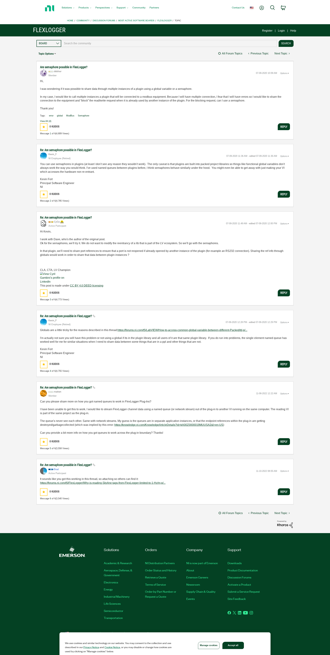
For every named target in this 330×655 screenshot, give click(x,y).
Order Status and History (161, 570)
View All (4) (45, 121)
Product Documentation (243, 570)
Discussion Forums (104, 20)
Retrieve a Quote (155, 577)
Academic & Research (118, 563)
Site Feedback (237, 599)
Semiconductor (113, 611)
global (60, 115)
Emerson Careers (197, 577)
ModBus (70, 115)
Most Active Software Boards (136, 20)
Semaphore (83, 115)
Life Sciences (112, 603)
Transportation (113, 618)
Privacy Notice (91, 647)
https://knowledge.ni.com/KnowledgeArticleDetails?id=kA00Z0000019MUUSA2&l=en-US (168, 424)
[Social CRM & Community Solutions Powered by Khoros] (285, 524)
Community (83, 20)
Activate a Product (239, 584)
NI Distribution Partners (160, 563)
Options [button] (283, 73)
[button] (43, 126)
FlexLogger (164, 20)
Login (281, 30)
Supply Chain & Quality (201, 591)
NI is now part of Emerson (202, 563)
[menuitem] (68, 8)
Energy (108, 589)
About (190, 570)
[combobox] (169, 43)
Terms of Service (155, 584)
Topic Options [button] (46, 53)
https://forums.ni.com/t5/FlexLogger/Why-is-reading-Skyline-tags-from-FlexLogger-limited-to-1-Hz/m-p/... (103, 482)
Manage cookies (208, 645)
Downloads (235, 563)
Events (190, 599)
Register (267, 30)
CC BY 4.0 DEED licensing (86, 285)
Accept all (233, 645)
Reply (283, 126)
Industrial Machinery (117, 596)
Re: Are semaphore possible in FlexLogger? (66, 150)
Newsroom (193, 584)
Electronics (111, 582)
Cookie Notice (112, 647)
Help (293, 30)
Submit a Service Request (244, 591)
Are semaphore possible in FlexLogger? (63, 67)
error (51, 115)
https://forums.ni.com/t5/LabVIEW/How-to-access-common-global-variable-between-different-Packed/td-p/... (182, 330)
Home (70, 20)
